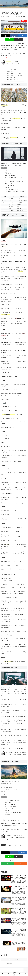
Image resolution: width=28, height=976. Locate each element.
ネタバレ (21, 845)
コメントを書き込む (14, 959)
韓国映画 (4, 845)
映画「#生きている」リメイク (13, 79)
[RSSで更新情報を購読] (20, 863)
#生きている (10, 845)
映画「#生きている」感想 (12, 77)
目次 (12, 69)
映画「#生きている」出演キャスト (14, 73)
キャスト (15, 845)
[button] (18, 39)
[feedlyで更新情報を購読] (7, 863)
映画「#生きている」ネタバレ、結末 (14, 75)
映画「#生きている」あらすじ (13, 71)
